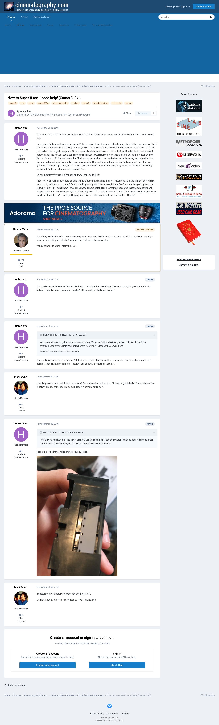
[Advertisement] (109, 51)
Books (50, 25)
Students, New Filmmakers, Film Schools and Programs (62, 114)
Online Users (80, 25)
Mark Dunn (20, 376)
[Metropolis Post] (189, 143)
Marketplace (35, 25)
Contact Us (112, 713)
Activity (24, 17)
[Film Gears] (189, 191)
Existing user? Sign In (177, 6)
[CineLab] (189, 126)
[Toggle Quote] (41, 335)
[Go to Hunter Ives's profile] (11, 113)
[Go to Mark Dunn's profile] (21, 388)
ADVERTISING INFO (188, 265)
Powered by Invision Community (109, 720)
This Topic (198, 17)
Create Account (203, 6)
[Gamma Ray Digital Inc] (189, 176)
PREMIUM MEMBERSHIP (189, 259)
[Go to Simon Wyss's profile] (21, 240)
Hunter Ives (26, 111)
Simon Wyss (20, 229)
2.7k (22, 260)
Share (128, 113)
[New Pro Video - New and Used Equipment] (189, 165)
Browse (11, 17)
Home (8, 25)
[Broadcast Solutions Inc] (189, 106)
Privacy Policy (97, 713)
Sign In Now (117, 665)
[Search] (211, 17)
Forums (20, 25)
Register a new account (47, 665)
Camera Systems (41, 17)
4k (22, 404)
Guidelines (64, 25)
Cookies (125, 713)
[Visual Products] (189, 208)
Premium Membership (102, 25)
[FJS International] (189, 154)
